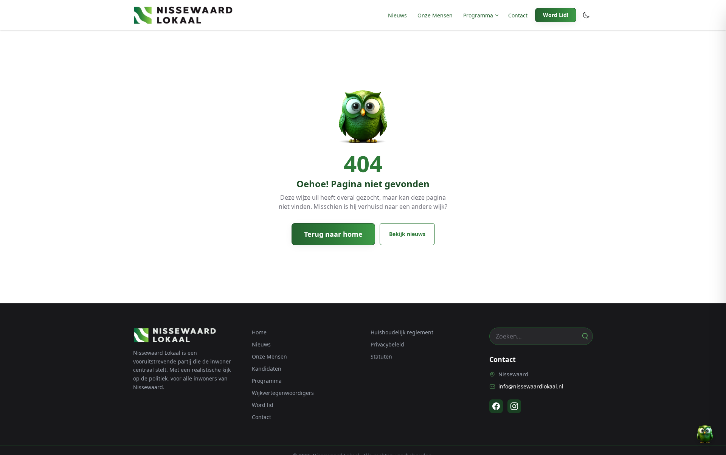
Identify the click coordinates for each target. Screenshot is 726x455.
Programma (478, 15)
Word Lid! (555, 15)
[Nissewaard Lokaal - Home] (183, 15)
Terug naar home (333, 234)
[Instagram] (514, 406)
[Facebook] (496, 406)
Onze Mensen (435, 15)
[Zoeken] (584, 336)
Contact (517, 15)
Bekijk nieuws (407, 234)
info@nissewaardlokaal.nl (530, 386)
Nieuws (397, 15)
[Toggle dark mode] (586, 15)
